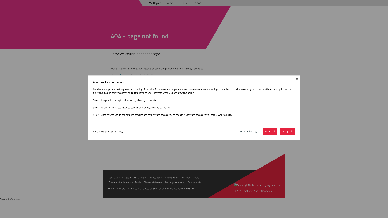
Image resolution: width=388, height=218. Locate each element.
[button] (297, 78)
